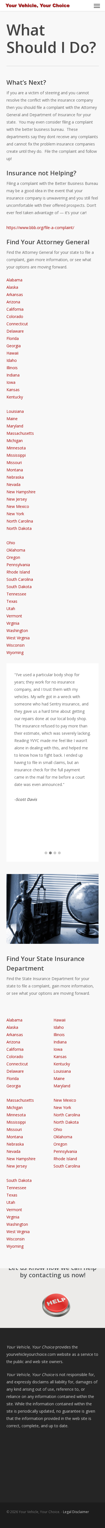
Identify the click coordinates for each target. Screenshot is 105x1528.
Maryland (14, 426)
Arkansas (14, 294)
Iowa (10, 382)
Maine (12, 418)
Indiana (13, 375)
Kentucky (14, 397)
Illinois (12, 367)
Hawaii (12, 353)
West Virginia (18, 637)
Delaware (15, 331)
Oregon (13, 557)
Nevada (13, 484)
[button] (97, 5)
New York (15, 513)
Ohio (10, 542)
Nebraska (15, 477)
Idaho (11, 360)
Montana (14, 469)
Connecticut (17, 323)
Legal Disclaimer (76, 1511)
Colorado (14, 316)
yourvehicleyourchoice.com (31, 1354)
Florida (12, 338)
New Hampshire (21, 491)
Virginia (12, 623)
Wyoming (15, 652)
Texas (11, 601)
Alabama (14, 280)
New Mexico (17, 506)
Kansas (13, 389)
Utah (10, 608)
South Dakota (19, 586)
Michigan (14, 440)
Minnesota (16, 448)
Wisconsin (15, 645)
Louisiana (15, 411)
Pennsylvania (18, 564)
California (15, 309)
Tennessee (16, 594)
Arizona (13, 301)
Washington (17, 630)
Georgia (13, 345)
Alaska (12, 287)
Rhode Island (18, 572)
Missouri (14, 462)
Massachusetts (20, 433)
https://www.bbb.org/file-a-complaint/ (40, 227)
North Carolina (19, 521)
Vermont (14, 616)
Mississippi (16, 455)
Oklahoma (15, 550)
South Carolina (19, 579)
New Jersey (16, 499)
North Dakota (19, 528)
